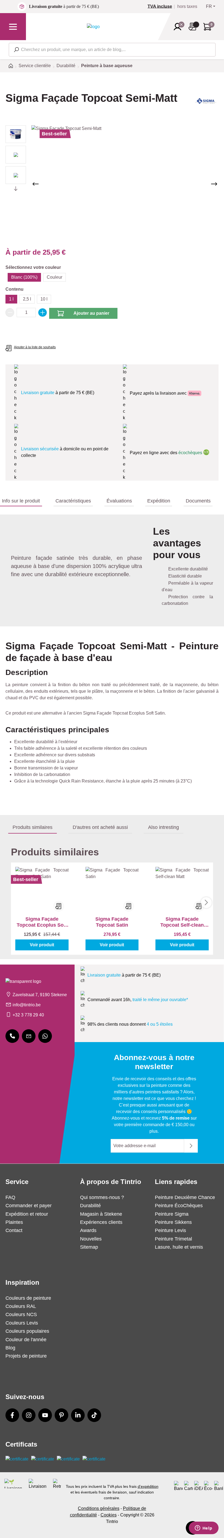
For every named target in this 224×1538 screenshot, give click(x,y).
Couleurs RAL (20, 1306)
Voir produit (42, 944)
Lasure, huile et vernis (179, 1247)
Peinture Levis (170, 1230)
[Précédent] (35, 184)
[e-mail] (29, 1036)
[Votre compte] (179, 26)
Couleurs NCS (21, 1314)
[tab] (21, 501)
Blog (10, 1347)
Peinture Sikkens (173, 1222)
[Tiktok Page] (94, 1415)
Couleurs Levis (21, 1323)
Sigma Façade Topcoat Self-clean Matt (182, 922)
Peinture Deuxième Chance (185, 1197)
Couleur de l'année (25, 1339)
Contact (13, 1230)
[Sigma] (206, 102)
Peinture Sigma (171, 1214)
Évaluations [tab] (119, 501)
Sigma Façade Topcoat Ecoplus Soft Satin (42, 922)
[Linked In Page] (78, 1415)
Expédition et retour (26, 1214)
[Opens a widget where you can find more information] (203, 1528)
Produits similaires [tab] (32, 827)
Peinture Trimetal (173, 1239)
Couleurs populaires (27, 1331)
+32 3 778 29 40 (28, 1015)
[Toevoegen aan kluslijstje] (58, 906)
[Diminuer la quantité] (9, 312)
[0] (162, 6)
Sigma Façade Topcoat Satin (111, 922)
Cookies (109, 1515)
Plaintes (14, 1222)
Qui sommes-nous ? (102, 1197)
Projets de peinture (26, 1356)
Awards (88, 1230)
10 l (44, 299)
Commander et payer (28, 1205)
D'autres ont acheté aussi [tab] (100, 827)
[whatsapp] (45, 1036)
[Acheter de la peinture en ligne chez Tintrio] (93, 26)
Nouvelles (91, 1239)
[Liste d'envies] (194, 26)
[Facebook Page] (12, 1415)
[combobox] (112, 49)
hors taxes (187, 6)
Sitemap (89, 1247)
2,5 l (27, 299)
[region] (112, 184)
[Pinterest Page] (61, 1415)
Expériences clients (101, 1222)
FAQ (10, 1197)
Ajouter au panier (91, 313)
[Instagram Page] (29, 1415)
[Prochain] (214, 184)
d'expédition (148, 1486)
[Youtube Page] (45, 1415)
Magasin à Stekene (101, 1214)
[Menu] (12, 26)
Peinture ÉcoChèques (179, 1205)
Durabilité (90, 1205)
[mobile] (12, 1036)
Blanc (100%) (24, 277)
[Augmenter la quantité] (42, 312)
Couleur (54, 277)
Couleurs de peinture (28, 1298)
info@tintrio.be (27, 1004)
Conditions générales (98, 1508)
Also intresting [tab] (163, 827)
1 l (11, 299)
